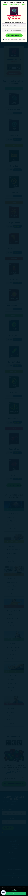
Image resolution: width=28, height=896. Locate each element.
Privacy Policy (14, 890)
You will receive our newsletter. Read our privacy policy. (15, 39)
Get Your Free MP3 (13, 35)
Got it (14, 893)
